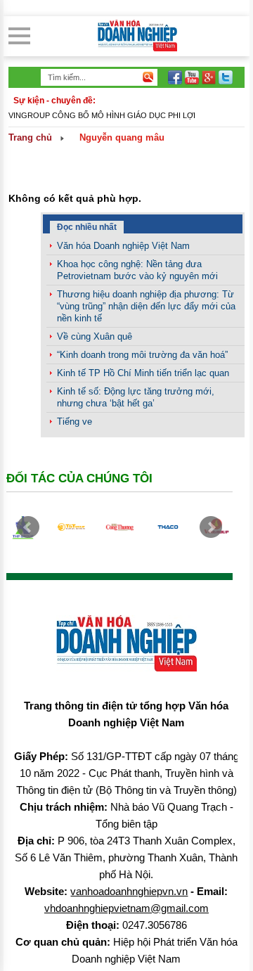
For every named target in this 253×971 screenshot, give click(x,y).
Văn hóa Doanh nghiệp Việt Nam (123, 245)
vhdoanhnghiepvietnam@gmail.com (126, 908)
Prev (28, 527)
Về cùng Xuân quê (94, 336)
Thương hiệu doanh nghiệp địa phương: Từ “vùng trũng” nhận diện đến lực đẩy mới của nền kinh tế (146, 306)
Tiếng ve (74, 421)
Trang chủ (30, 137)
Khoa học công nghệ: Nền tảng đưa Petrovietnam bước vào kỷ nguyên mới (137, 270)
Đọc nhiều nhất (87, 227)
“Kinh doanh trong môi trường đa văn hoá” (142, 354)
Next (211, 527)
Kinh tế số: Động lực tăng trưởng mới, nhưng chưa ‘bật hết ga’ (135, 397)
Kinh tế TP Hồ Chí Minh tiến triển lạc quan (143, 373)
